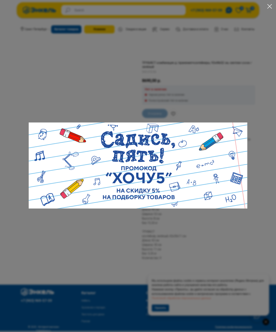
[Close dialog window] (269, 6)
